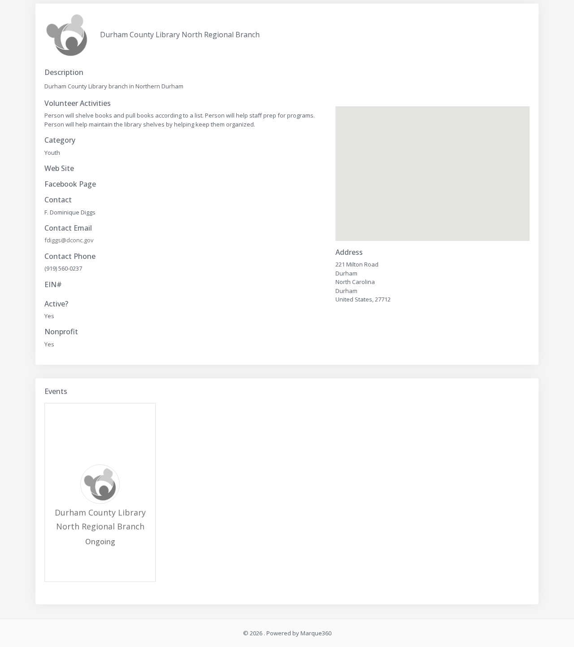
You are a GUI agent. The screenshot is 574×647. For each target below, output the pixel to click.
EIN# (53, 284)
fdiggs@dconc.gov (69, 240)
